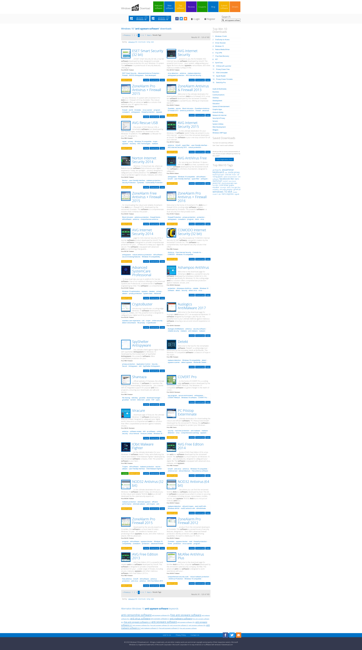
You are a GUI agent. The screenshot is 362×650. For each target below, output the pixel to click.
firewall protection (148, 112)
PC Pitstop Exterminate (187, 412)
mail (190, 541)
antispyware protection (176, 75)
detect (178, 290)
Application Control (143, 364)
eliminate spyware (144, 502)
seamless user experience (131, 321)
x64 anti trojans (187, 506)
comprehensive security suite (178, 577)
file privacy (141, 323)
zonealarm (126, 112)
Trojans (125, 467)
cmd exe (228, 174)
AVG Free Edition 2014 (191, 446)
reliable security (173, 331)
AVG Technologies (143, 144)
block (197, 219)
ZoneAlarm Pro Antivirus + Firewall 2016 (192, 197)
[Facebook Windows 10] (225, 635)
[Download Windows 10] (135, 7)
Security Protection (129, 182)
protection (200, 217)
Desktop (216, 98)
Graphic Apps (217, 109)
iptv (220, 194)
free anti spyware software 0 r (169, 628)
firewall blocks (155, 217)
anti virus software (140, 618)
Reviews (191, 6)
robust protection (194, 147)
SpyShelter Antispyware (141, 343)
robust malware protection (199, 577)
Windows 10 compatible (143, 141)
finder (234, 175)
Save (162, 80)
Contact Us (195, 635)
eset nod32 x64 (200, 506)
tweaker (152, 291)
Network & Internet (219, 115)
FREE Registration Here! (224, 159)
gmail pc (237, 189)
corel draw (223, 185)
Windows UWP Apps (220, 133)
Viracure (138, 410)
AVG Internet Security (187, 53)
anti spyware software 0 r (160, 619)
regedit (236, 194)
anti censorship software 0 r (179, 625)
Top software (180, 6)
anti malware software (181, 618)
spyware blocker (146, 541)
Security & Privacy (219, 118)
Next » (149, 35)
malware (184, 331)
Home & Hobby (218, 112)
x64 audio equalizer (226, 189)
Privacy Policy (181, 635)
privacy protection (189, 217)
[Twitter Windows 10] (232, 635)
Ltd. (143, 321)
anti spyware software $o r (141, 625)
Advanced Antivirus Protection (148, 73)
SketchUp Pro (221, 82)
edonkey (135, 398)
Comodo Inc (197, 252)
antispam (204, 179)
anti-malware (193, 331)
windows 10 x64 (222, 191)
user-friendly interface (199, 145)
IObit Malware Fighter (143, 446)
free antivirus (127, 579)
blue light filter (235, 187)
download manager (153, 398)
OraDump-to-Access (222, 40)
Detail (146, 80)
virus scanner (147, 110)
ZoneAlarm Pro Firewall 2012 (189, 521)
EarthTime (219, 63)
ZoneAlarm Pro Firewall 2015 (143, 521)
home (170, 544)
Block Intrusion (187, 108)
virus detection (173, 73)
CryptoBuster (142, 304)
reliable (195, 288)
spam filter (186, 145)
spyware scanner (174, 362)
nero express (228, 193)
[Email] (238, 635)
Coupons (202, 6)
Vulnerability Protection (154, 182)
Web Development (219, 127)
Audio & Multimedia (219, 89)
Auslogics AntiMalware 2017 (192, 306)
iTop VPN (218, 53)
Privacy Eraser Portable (224, 79)
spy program (172, 395)
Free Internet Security (183, 252)
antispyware (135, 112)
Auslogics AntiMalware (176, 329)
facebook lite (226, 178)
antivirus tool (172, 471)
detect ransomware (129, 323)
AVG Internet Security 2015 (188, 124)
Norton (124, 180)
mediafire (216, 189)
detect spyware (186, 362)
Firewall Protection (174, 217)
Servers (215, 121)
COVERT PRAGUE (174, 397)
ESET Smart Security (129, 73)
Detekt (183, 341)
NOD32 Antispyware (136, 75)
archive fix (217, 170)
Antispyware (133, 366)
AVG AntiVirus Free (192, 158)
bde (226, 172)
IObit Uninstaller (222, 73)
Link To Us (167, 635)
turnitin (215, 185)
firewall (124, 110)
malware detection (194, 73)
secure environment (186, 395)
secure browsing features (131, 257)
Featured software (158, 6)
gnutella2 (125, 400)
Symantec (140, 182)
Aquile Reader (221, 76)
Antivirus (171, 252)
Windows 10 (158, 433)
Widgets (215, 130)
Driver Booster (220, 43)
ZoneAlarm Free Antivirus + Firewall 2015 (146, 197)
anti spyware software (164, 622)
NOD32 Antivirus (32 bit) (148, 483)
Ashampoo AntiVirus (193, 267)
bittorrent (140, 400)
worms (178, 108)
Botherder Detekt (200, 362)
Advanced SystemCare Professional (141, 271)
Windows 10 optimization (131, 291)
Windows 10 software (189, 397)
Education (216, 103)
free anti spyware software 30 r (160, 625)
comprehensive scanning (190, 433)
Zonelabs (137, 110)
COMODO (171, 254)
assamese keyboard (223, 171)
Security (155, 364)
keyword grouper (218, 175)
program (157, 110)
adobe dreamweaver (230, 177)
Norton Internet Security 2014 (144, 160)
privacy (130, 141)
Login (197, 18)
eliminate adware (139, 504)
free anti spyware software (185, 615)
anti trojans (151, 504)
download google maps (229, 183)
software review (135, 431)
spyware (125, 144)
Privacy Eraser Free (223, 69)
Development (217, 101)
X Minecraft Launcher (223, 66)
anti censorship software (136, 615)
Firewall (125, 75)
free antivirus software (200, 471)
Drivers (235, 6)
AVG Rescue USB (145, 122)
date (152, 42)
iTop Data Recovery (222, 56)
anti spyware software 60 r (161, 615)
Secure (124, 366)
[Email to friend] (185, 18)
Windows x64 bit (173, 508)
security (184, 290)
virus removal (134, 433)
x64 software (201, 177)
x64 (140, 366)
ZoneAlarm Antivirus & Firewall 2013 (193, 88)
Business (216, 92)
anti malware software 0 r (150, 628)
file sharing (126, 398)
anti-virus (177, 469)
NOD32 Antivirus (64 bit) (193, 483)
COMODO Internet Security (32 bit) (192, 232)
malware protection (153, 180)
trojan (155, 141)
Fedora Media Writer (222, 49)
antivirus (183, 73)
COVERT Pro (187, 377)
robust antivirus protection (142, 255)
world (131, 110)
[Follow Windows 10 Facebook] (177, 18)
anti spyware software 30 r (186, 622)
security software (199, 329)
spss (229, 187)
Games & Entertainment (221, 106)
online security (157, 321)
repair (124, 141)
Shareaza (139, 377)
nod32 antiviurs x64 (188, 508)
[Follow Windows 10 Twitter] (181, 18)
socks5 (225, 181)
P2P (153, 400)
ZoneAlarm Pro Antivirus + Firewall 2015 (146, 90)
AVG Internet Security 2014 (142, 232)
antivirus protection (187, 110)
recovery (133, 144)
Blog (213, 6)
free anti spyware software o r (137, 622)
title (136, 42)
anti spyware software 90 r (197, 625)
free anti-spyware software (188, 628)
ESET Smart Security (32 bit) (147, 53)
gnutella (142, 398)
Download (154, 80)
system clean (147, 293)
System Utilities (218, 124)
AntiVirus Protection (176, 579)
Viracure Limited (146, 433)
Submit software (224, 6)
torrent (133, 400)
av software (151, 431)
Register (211, 18)
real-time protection (182, 431)
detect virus (193, 290)
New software (169, 6)
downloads (142, 42)
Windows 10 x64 (221, 36)
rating (148, 42)
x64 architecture (184, 471)
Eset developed (150, 75)
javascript (217, 183)
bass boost (232, 181)
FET (216, 59)
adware (124, 293)
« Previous (127, 35)
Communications (218, 95)
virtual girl (223, 187)
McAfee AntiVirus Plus (191, 556)
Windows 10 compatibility (151, 257)
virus (200, 290)
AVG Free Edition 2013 (145, 556)
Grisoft (178, 145)
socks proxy (234, 172)
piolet (148, 400)
